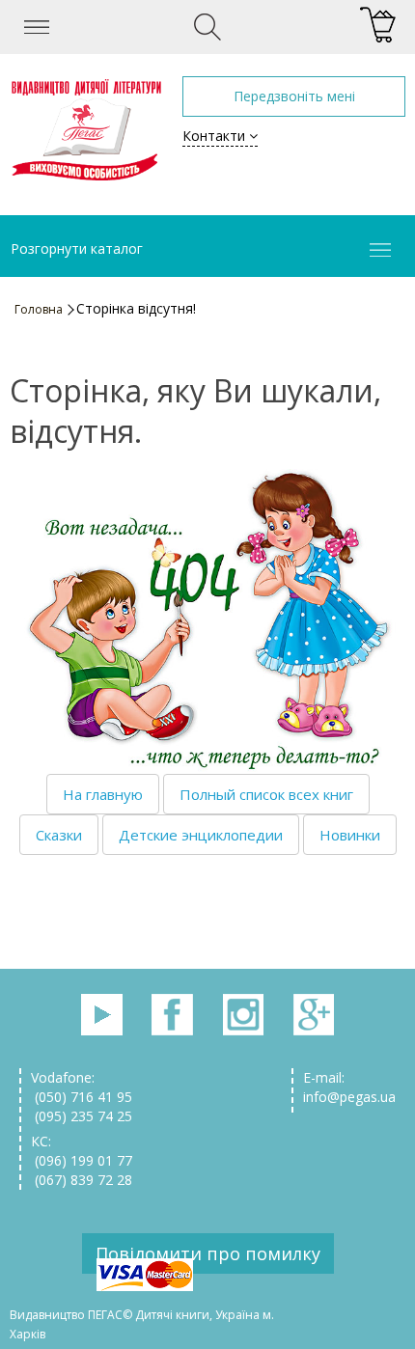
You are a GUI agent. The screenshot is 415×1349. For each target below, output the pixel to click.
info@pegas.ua (349, 1096)
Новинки (349, 834)
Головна (38, 309)
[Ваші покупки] (378, 25)
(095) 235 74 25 (81, 1116)
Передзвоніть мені (294, 96)
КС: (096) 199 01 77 (81, 1151)
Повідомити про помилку (208, 1253)
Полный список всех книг (266, 794)
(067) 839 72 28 (81, 1179)
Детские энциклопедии (201, 834)
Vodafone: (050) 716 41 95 (81, 1087)
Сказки (59, 834)
